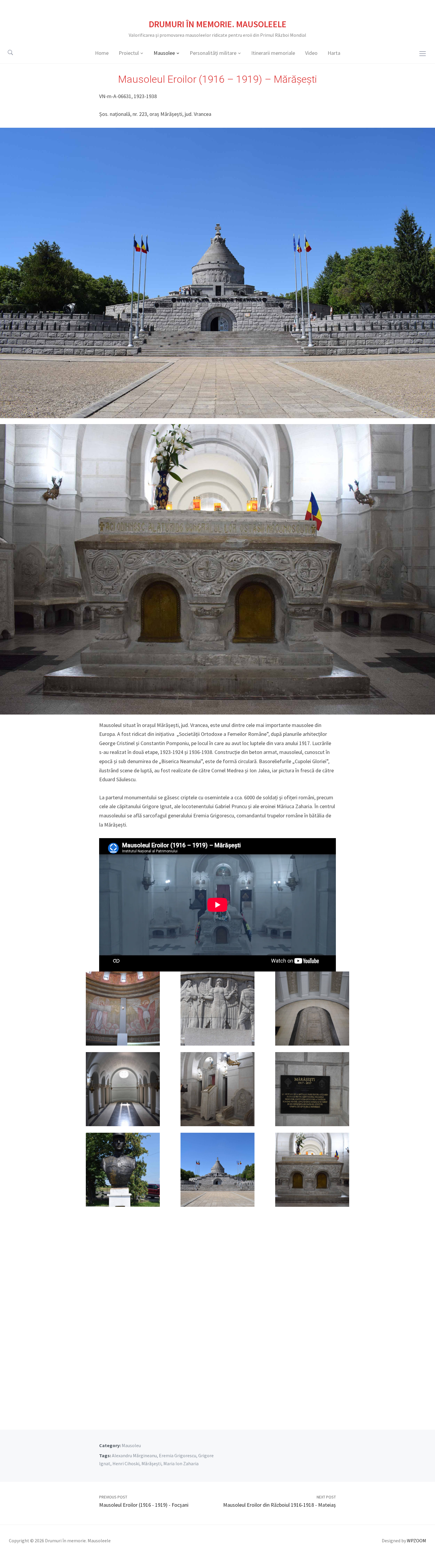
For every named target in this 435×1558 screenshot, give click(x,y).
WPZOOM (416, 1540)
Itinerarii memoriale (273, 52)
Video (311, 52)
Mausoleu (131, 1445)
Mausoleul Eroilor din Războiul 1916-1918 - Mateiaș (279, 1504)
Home (102, 52)
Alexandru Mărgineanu (134, 1455)
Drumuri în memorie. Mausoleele (217, 24)
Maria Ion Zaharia (181, 1463)
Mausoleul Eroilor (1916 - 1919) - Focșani (143, 1504)
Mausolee (164, 52)
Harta (334, 52)
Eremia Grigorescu (177, 1455)
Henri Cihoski (125, 1463)
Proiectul (129, 52)
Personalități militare (213, 52)
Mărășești (151, 1463)
